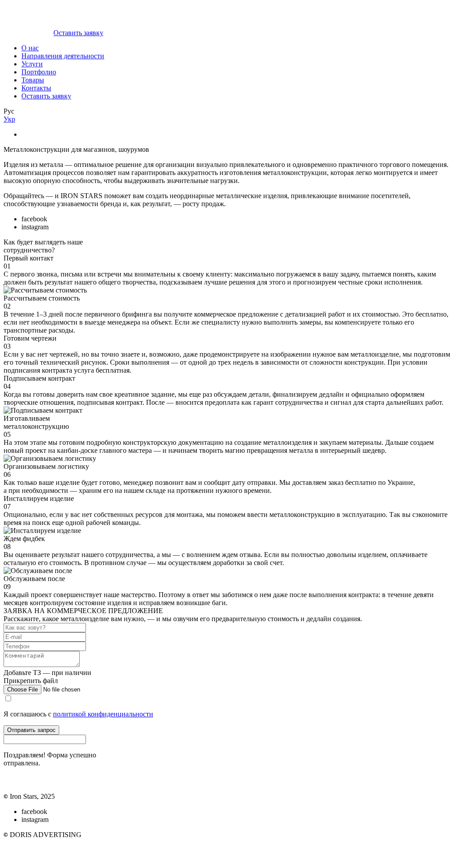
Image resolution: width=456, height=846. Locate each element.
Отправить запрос (31, 730)
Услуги (32, 64)
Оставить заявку (78, 33)
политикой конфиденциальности (103, 714)
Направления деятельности (62, 56)
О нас (30, 48)
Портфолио (38, 72)
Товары (32, 80)
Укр (9, 119)
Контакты (36, 88)
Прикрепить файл (31, 680)
